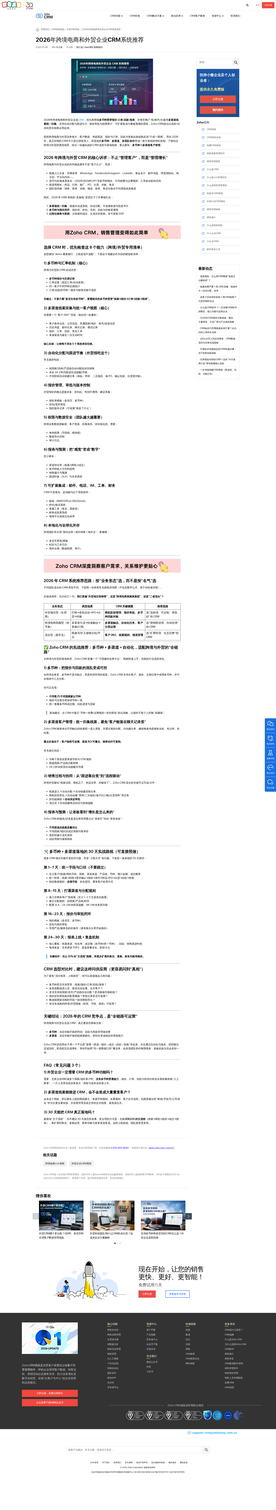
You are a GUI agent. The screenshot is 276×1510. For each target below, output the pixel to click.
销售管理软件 (231, 1368)
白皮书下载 (152, 1344)
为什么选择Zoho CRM (235, 1344)
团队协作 (111, 1373)
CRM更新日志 (192, 1358)
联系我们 (235, 15)
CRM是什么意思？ (234, 1330)
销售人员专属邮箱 (234, 1377)
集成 (188, 1334)
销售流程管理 (114, 1334)
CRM (81, 119)
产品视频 (150, 1334)
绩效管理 (111, 1354)
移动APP (111, 1377)
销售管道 (229, 1358)
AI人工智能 (112, 1358)
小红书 (149, 1371)
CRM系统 (211, 129)
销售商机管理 (231, 1373)
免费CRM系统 (214, 145)
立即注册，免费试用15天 (50, 1393)
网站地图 (190, 1363)
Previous (36, 1216)
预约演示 (217, 109)
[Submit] (206, 1449)
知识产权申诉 (142, 1462)
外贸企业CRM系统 (81, 1163)
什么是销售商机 (214, 225)
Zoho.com (18, 5)
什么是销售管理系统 (217, 185)
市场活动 (150, 1349)
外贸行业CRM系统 (216, 201)
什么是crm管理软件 (217, 177)
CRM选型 (229, 1387)
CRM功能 (115, 15)
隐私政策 (184, 1462)
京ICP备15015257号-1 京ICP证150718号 (168, 1472)
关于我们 (106, 1462)
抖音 (148, 1366)
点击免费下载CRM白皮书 (49, 1402)
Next (188, 1216)
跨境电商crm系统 (54, 1163)
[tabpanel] (61, 1220)
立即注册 (268, 5)
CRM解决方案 (154, 15)
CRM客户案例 (197, 15)
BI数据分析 (112, 1344)
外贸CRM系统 (73, 29)
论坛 (188, 1339)
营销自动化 (113, 1368)
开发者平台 (113, 1387)
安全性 (110, 1382)
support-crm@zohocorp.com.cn (214, 1433)
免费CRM (229, 1382)
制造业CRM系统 (215, 193)
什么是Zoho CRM (233, 1339)
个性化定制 (113, 1363)
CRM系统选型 (58, 29)
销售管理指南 (213, 209)
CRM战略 (229, 1334)
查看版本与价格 (177, 1294)
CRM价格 (135, 15)
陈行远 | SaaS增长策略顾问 (89, 47)
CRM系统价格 (214, 137)
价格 (188, 1330)
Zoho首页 (94, 1462)
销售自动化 (113, 1330)
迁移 (188, 1344)
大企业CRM (212, 241)
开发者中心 (152, 1339)
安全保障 (129, 1462)
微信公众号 (152, 1362)
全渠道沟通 (113, 1339)
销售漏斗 (211, 217)
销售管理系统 (213, 161)
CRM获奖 (190, 1354)
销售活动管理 (114, 1349)
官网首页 (45, 29)
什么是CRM (212, 169)
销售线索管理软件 (216, 153)
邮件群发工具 (213, 249)
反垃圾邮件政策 (158, 1462)
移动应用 (176, 15)
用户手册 (150, 1330)
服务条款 (172, 1462)
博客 (188, 1349)
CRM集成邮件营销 (234, 1363)
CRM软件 (229, 1349)
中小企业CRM (214, 233)
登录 (258, 5)
